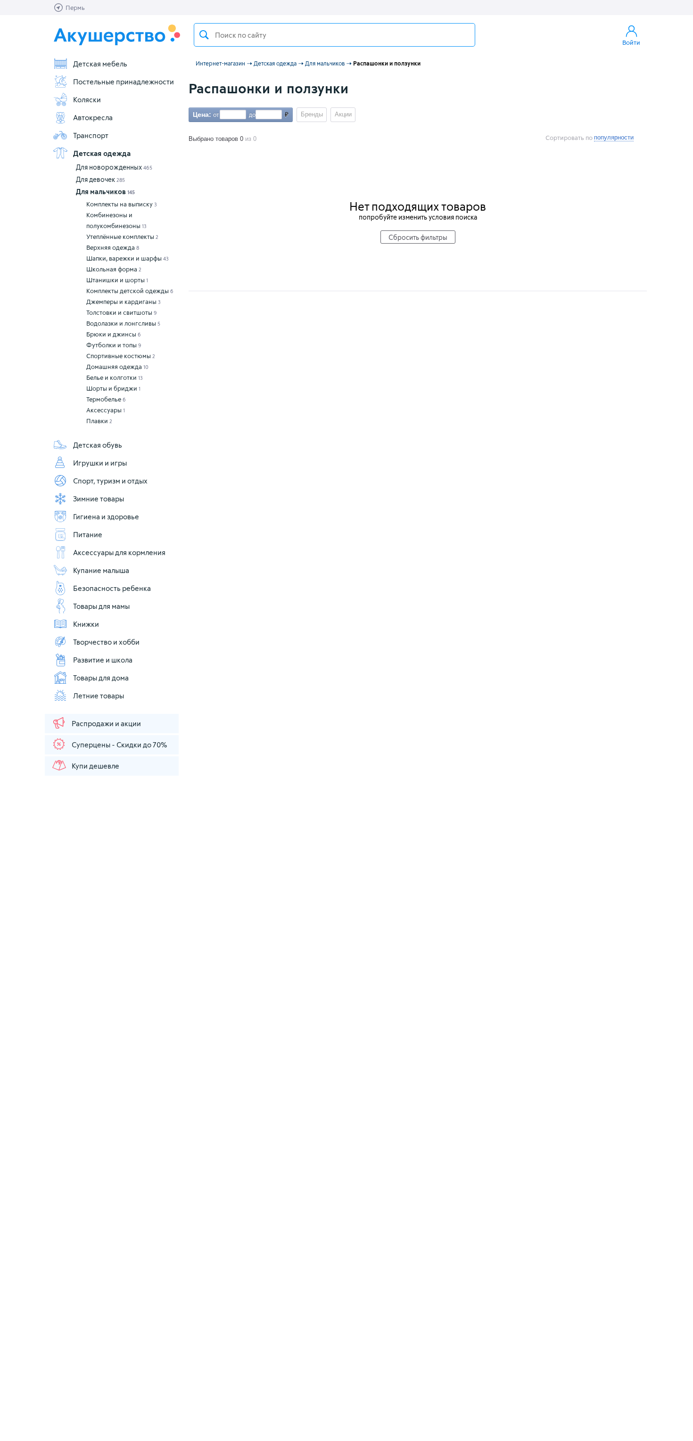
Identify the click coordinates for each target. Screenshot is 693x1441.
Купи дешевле (95, 765)
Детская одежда (102, 153)
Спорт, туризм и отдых (110, 480)
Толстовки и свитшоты (121, 312)
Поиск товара (204, 35)
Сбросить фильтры (417, 237)
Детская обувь (97, 445)
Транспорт (90, 135)
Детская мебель (100, 63)
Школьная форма (113, 269)
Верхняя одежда (112, 247)
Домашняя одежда (117, 366)
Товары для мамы (101, 606)
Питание (87, 534)
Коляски (87, 99)
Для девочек (100, 179)
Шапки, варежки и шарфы (127, 258)
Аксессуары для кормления (119, 552)
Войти (631, 42)
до (251, 114)
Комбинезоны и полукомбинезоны (116, 220)
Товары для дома (101, 677)
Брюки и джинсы (113, 334)
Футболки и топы (113, 345)
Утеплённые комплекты (122, 236)
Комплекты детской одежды (129, 291)
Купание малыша (101, 570)
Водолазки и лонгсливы (123, 323)
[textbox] (334, 35)
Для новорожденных (114, 167)
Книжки (86, 624)
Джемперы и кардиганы (123, 301)
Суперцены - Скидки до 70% (119, 744)
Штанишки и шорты (117, 280)
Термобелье (106, 399)
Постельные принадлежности (123, 81)
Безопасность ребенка (112, 588)
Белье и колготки (114, 377)
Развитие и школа (102, 659)
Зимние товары (98, 498)
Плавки (99, 421)
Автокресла (93, 117)
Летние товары (98, 695)
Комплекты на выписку (121, 204)
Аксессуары (105, 410)
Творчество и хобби (106, 642)
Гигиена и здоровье (106, 516)
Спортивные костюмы (120, 356)
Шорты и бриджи (113, 388)
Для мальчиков (105, 192)
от (215, 114)
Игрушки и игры (100, 462)
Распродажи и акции (106, 723)
